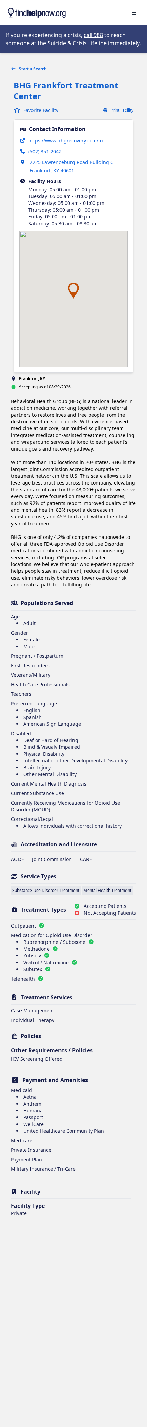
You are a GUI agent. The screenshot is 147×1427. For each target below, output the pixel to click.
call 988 (93, 35)
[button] (73, 291)
